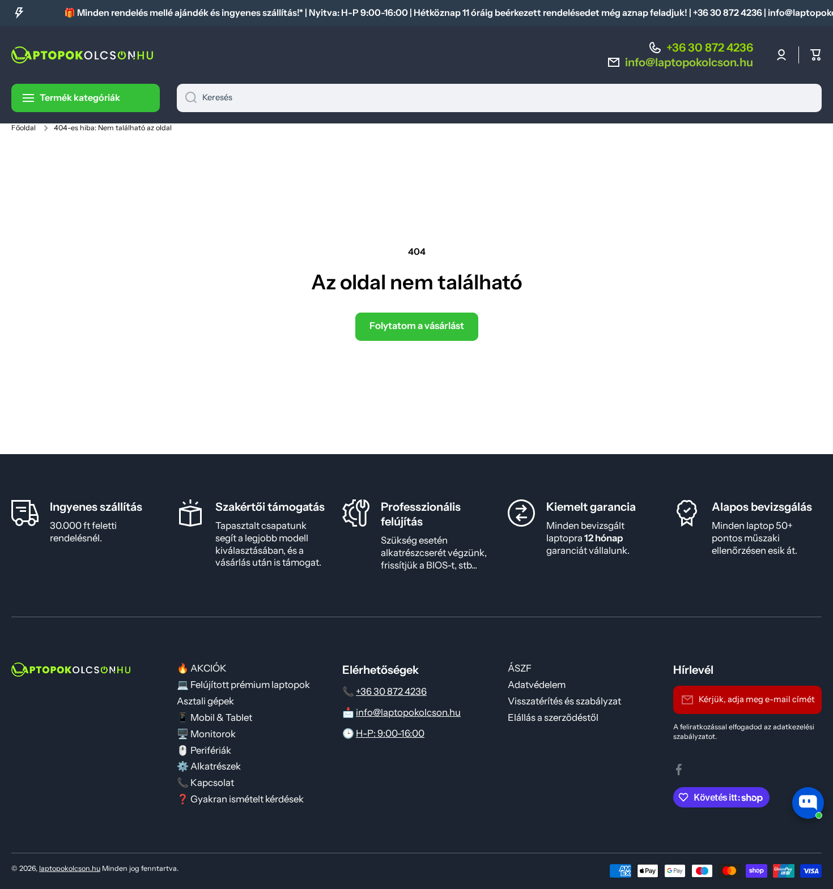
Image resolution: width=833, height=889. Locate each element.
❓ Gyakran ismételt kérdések (240, 799)
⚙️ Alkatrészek (209, 766)
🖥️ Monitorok (206, 734)
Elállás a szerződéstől (553, 717)
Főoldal (23, 127)
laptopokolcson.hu (69, 868)
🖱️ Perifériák (204, 750)
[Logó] (82, 54)
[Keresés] (187, 98)
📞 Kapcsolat (205, 782)
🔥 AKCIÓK (202, 668)
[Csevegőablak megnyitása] (808, 803)
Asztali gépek (205, 701)
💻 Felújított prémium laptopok (243, 684)
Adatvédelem (537, 684)
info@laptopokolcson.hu (408, 712)
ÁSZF (520, 668)
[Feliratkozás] (807, 700)
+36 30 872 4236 (709, 47)
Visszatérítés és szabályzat (564, 701)
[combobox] (499, 98)
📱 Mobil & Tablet (214, 717)
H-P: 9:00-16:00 (390, 733)
